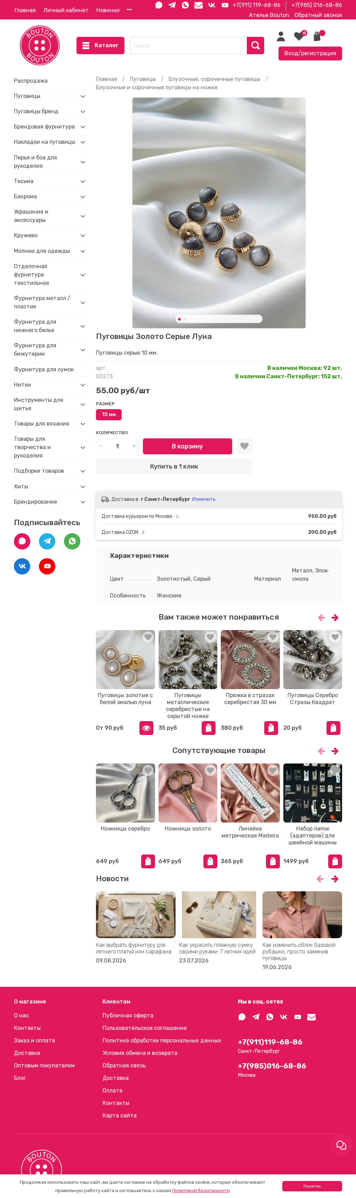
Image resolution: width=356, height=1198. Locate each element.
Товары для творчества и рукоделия (32, 447)
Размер (105, 403)
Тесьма (23, 181)
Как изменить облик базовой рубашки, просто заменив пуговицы (298, 951)
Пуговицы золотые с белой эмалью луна (125, 698)
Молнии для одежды (42, 251)
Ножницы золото (188, 828)
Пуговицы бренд (36, 111)
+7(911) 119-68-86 (257, 5)
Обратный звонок (318, 15)
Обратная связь (124, 1065)
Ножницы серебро (125, 828)
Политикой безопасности (201, 1190)
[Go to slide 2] (185, 319)
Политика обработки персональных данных (162, 1040)
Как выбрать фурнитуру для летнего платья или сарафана (133, 948)
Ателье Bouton (269, 15)
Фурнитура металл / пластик (42, 302)
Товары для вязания (41, 423)
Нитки (22, 384)
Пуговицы (143, 79)
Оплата (112, 1090)
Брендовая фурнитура (44, 126)
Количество (112, 432)
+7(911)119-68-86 (270, 1042)
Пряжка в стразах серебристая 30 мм (250, 698)
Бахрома (25, 196)
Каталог (107, 45)
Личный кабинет (66, 10)
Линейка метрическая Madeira (250, 831)
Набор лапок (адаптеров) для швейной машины (313, 835)
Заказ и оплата (34, 1040)
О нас (21, 1015)
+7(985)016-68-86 (272, 1066)
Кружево (26, 235)
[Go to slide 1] (179, 319)
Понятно (312, 1186)
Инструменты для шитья (38, 404)
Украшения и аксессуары (31, 215)
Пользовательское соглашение (145, 1028)
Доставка (27, 1053)
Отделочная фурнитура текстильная (31, 274)
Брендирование (35, 501)
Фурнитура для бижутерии (35, 349)
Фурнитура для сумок (44, 369)
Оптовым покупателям (44, 1065)
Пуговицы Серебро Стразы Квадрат (313, 698)
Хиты (21, 486)
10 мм (109, 415)
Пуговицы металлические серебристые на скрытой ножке (188, 705)
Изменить (204, 499)
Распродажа (31, 80)
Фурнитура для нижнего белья (35, 326)
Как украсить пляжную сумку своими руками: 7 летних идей (217, 948)
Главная (25, 10)
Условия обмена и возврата (140, 1053)
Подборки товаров (39, 471)
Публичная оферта (128, 1015)
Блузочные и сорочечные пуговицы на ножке (157, 87)
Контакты (27, 1028)
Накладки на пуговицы (44, 142)
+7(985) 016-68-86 (316, 5)
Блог (20, 1078)
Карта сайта (120, 1115)
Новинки (108, 10)
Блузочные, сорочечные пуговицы (214, 79)
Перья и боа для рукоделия (35, 161)
